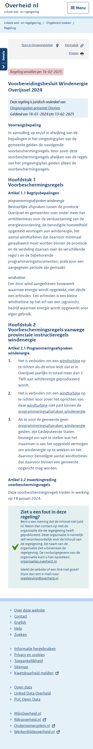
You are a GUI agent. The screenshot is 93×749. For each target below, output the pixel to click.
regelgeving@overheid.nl (39, 578)
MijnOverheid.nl (27, 713)
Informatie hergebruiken (35, 648)
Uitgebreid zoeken (58, 23)
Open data (23, 687)
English (20, 622)
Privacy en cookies (29, 654)
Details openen (3, 59)
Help (18, 628)
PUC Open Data (27, 699)
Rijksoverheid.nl (27, 719)
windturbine (70, 360)
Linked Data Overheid (32, 693)
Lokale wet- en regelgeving (22, 23)
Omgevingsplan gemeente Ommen (35, 107)
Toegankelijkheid (28, 660)
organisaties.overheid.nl (39, 561)
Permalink (71, 45)
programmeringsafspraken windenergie (51, 411)
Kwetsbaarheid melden (33, 673)
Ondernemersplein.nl (32, 725)
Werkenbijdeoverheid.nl (34, 731)
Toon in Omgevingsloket (37, 45)
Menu (81, 7)
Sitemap (21, 666)
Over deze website (29, 610)
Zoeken (20, 634)
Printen (73, 53)
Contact (20, 616)
